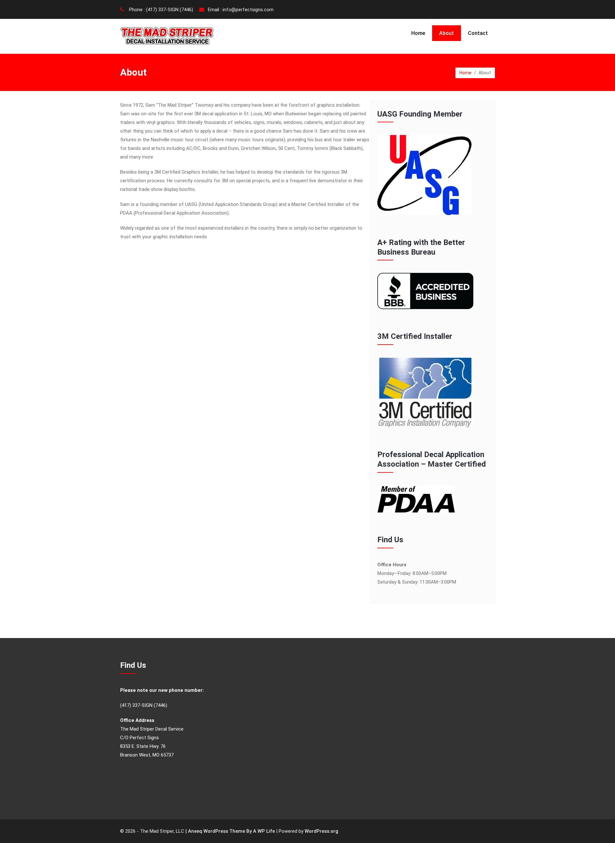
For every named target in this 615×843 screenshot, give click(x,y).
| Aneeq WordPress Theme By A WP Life (230, 831)
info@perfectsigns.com (248, 9)
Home (418, 33)
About (446, 33)
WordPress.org (321, 831)
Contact (478, 33)
